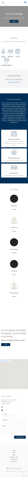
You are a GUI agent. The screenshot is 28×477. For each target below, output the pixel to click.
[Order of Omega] (3, 3)
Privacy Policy (20, 471)
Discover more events (14, 82)
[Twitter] (2, 410)
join (6, 344)
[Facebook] (2, 407)
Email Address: (5, 419)
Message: (4, 425)
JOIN (14, 21)
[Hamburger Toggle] (25, 2)
